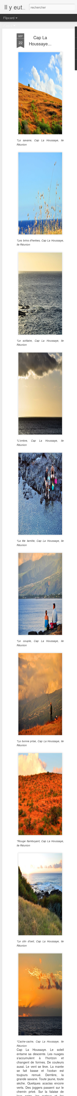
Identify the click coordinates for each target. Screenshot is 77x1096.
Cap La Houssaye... (40, 40)
